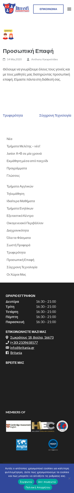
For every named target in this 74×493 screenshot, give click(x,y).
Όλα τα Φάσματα (19, 238)
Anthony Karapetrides (44, 59)
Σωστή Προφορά (18, 245)
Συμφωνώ (26, 481)
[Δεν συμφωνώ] (69, 478)
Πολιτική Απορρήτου (38, 487)
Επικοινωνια (48, 9)
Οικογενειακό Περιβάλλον (25, 223)
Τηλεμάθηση (15, 194)
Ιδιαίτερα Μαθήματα (21, 201)
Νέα (9, 139)
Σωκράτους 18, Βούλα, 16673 (32, 337)
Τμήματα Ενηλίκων (20, 208)
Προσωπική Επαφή (20, 260)
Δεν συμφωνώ (47, 481)
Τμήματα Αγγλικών (20, 186)
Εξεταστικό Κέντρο (20, 216)
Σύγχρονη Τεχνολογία (55, 115)
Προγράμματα (17, 168)
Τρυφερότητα (13, 115)
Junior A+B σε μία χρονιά (24, 153)
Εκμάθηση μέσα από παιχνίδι (27, 161)
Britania (16, 353)
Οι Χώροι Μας (16, 274)
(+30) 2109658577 (24, 342)
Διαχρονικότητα (18, 230)
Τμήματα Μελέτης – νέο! (23, 146)
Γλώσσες (13, 175)
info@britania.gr (22, 347)
